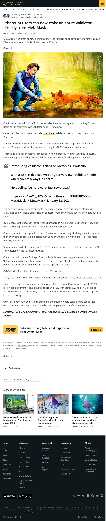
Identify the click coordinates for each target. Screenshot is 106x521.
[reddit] (101, 496)
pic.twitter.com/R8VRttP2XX (67, 196)
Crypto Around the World (26, 481)
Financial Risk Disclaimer (90, 470)
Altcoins (6, 469)
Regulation (7, 478)
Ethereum (7, 464)
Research (45, 462)
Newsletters (90, 455)
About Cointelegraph (91, 449)
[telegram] (83, 496)
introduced (49, 133)
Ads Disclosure (91, 464)
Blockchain (7, 474)
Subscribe (96, 329)
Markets (6, 455)
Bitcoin (5, 460)
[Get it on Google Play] (25, 496)
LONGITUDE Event (67, 469)
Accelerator (65, 452)
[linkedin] (78, 496)
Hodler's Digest (25, 462)
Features (22, 452)
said (71, 257)
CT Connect (65, 474)
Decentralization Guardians (67, 458)
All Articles (23, 448)
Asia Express (24, 466)
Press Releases (45, 456)
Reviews (22, 487)
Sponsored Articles (46, 449)
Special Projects (45, 468)
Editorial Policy (23, 345)
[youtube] (97, 496)
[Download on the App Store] (9, 496)
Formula (63, 448)
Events (63, 464)
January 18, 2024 (58, 200)
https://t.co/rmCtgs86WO (29, 196)
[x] (73, 496)
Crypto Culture (25, 476)
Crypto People (24, 457)
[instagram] (92, 496)
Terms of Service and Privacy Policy (90, 517)
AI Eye (21, 471)
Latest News (8, 33)
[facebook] (87, 496)
